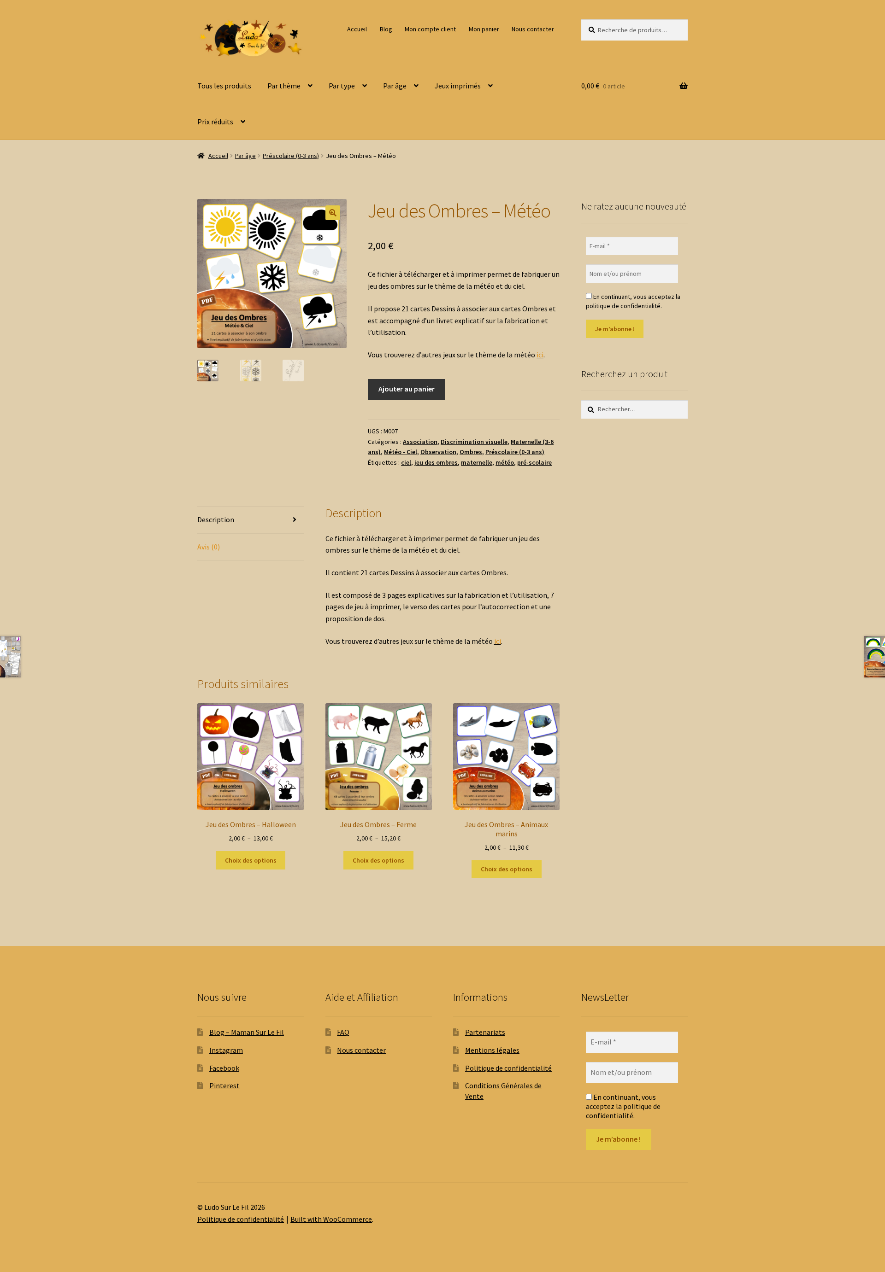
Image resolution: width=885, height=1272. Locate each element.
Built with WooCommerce (331, 1219)
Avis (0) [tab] (208, 546)
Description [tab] (215, 519)
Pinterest (224, 1085)
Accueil (357, 29)
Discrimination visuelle (474, 442)
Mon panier (484, 29)
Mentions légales (492, 1050)
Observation (438, 452)
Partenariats (485, 1032)
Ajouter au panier (406, 388)
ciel (406, 462)
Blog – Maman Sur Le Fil (246, 1032)
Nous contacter (533, 29)
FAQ (343, 1032)
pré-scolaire (534, 462)
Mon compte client (430, 29)
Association (420, 442)
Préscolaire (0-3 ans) (291, 156)
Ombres (471, 452)
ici (540, 354)
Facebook (224, 1068)
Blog (386, 29)
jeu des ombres (436, 462)
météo (505, 462)
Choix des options (251, 860)
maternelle (476, 462)
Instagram (226, 1050)
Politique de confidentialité (508, 1068)
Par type (342, 85)
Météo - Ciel (400, 452)
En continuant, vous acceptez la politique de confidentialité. (633, 301)
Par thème (284, 85)
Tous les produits (224, 85)
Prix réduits (215, 121)
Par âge (395, 85)
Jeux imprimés (458, 85)
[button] (332, 212)
